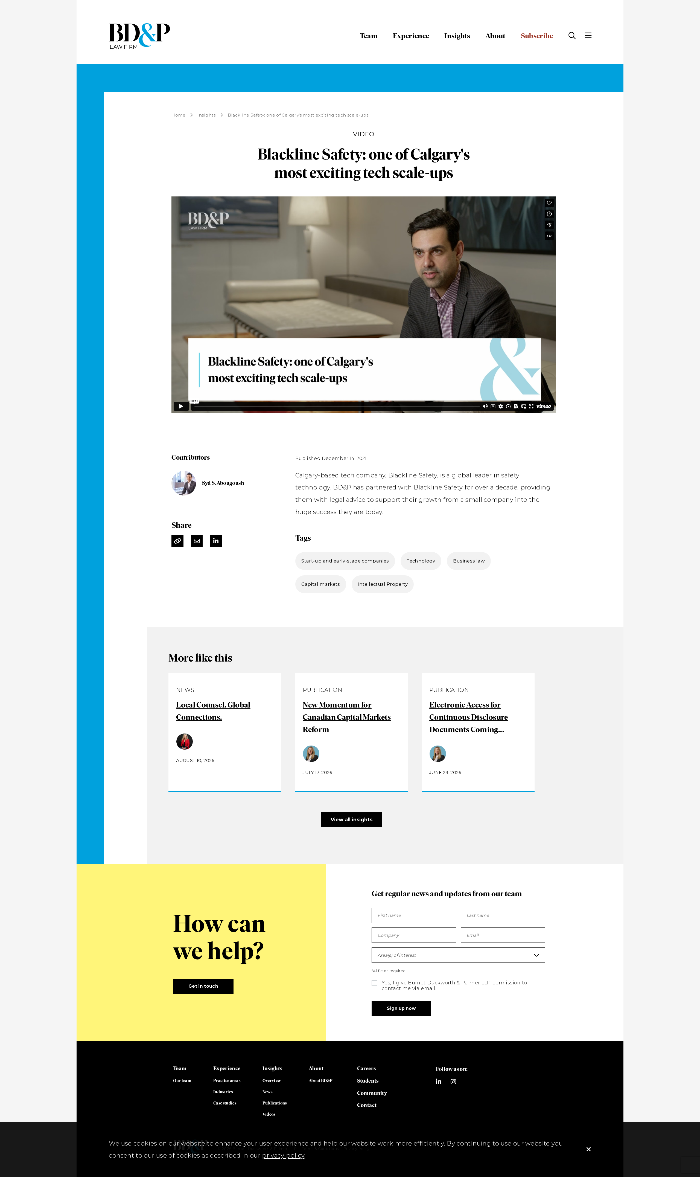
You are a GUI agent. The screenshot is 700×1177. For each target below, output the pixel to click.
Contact (367, 1105)
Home (178, 115)
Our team (182, 1080)
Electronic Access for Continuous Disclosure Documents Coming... (468, 717)
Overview (271, 1080)
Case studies (224, 1103)
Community (372, 1093)
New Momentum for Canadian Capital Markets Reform (347, 717)
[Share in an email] (197, 541)
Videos (268, 1114)
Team (368, 36)
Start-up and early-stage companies (345, 561)
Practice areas (226, 1080)
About (495, 36)
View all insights (351, 819)
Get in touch (203, 986)
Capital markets (320, 584)
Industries (223, 1091)
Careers (366, 1068)
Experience (411, 36)
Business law (469, 561)
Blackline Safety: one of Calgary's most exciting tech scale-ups (298, 115)
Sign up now (401, 1008)
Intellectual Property (383, 584)
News (267, 1091)
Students (368, 1080)
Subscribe (537, 36)
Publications (274, 1103)
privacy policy (283, 1155)
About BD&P (321, 1080)
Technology (421, 561)
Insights (457, 36)
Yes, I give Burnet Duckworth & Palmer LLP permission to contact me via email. (454, 985)
